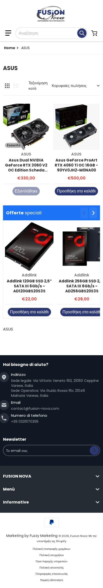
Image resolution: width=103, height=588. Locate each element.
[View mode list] (16, 86)
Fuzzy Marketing (44, 535)
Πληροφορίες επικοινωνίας (52, 574)
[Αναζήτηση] (81, 33)
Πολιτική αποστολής (52, 568)
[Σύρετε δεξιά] (93, 212)
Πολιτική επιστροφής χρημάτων (51, 549)
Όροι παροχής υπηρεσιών (52, 561)
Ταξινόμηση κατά (38, 85)
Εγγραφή (94, 450)
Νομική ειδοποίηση (51, 580)
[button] (8, 33)
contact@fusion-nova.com (35, 408)
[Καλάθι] (95, 33)
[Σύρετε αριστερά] (84, 212)
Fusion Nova (79, 536)
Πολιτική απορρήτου (52, 555)
